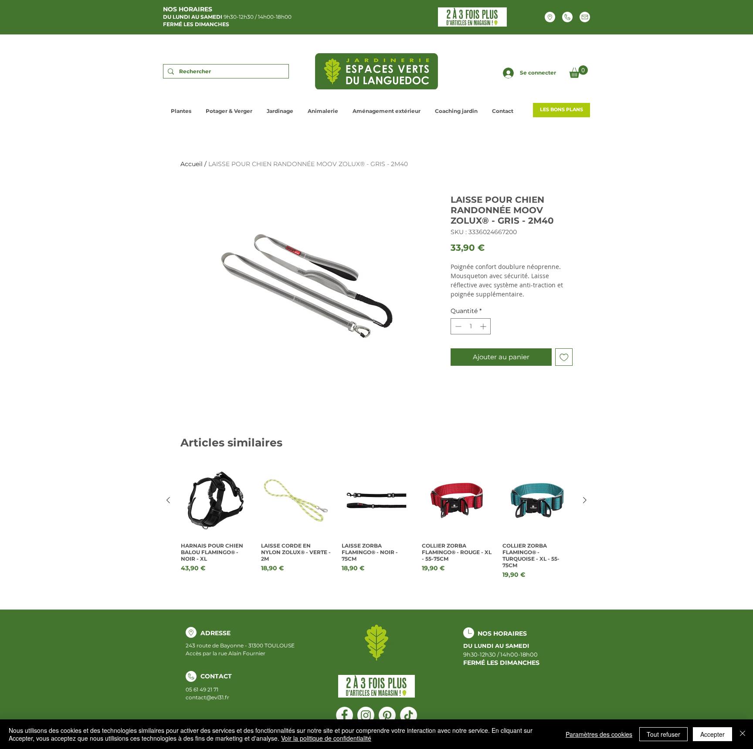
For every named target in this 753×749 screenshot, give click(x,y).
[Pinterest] (387, 715)
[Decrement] (457, 326)
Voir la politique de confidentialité (326, 738)
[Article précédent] (168, 500)
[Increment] (483, 326)
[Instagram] (365, 715)
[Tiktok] (408, 715)
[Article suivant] (585, 500)
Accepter (712, 734)
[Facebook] (344, 715)
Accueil (191, 164)
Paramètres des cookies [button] (599, 734)
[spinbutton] (470, 326)
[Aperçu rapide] (216, 500)
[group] (376, 522)
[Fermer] (742, 734)
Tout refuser (663, 734)
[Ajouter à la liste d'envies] (564, 357)
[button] (578, 71)
